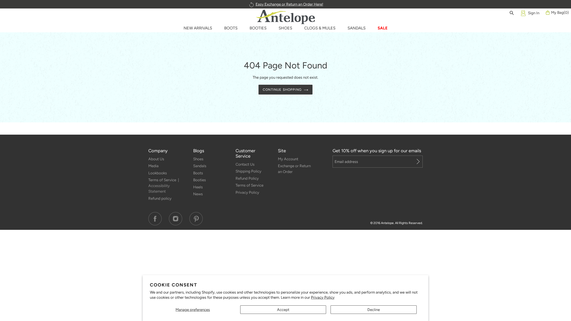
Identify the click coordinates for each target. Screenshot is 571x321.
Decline (373, 309)
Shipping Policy (248, 171)
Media (153, 166)
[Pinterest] (196, 218)
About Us (156, 159)
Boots (198, 173)
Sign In (533, 13)
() (560, 12)
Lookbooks (157, 173)
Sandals (199, 166)
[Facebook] (155, 218)
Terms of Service (162, 180)
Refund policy (160, 198)
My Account (288, 159)
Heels (198, 187)
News (198, 194)
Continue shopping (282, 90)
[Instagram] (175, 218)
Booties (199, 180)
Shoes (198, 159)
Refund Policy (247, 178)
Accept (283, 309)
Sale (383, 28)
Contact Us (245, 164)
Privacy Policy (323, 297)
